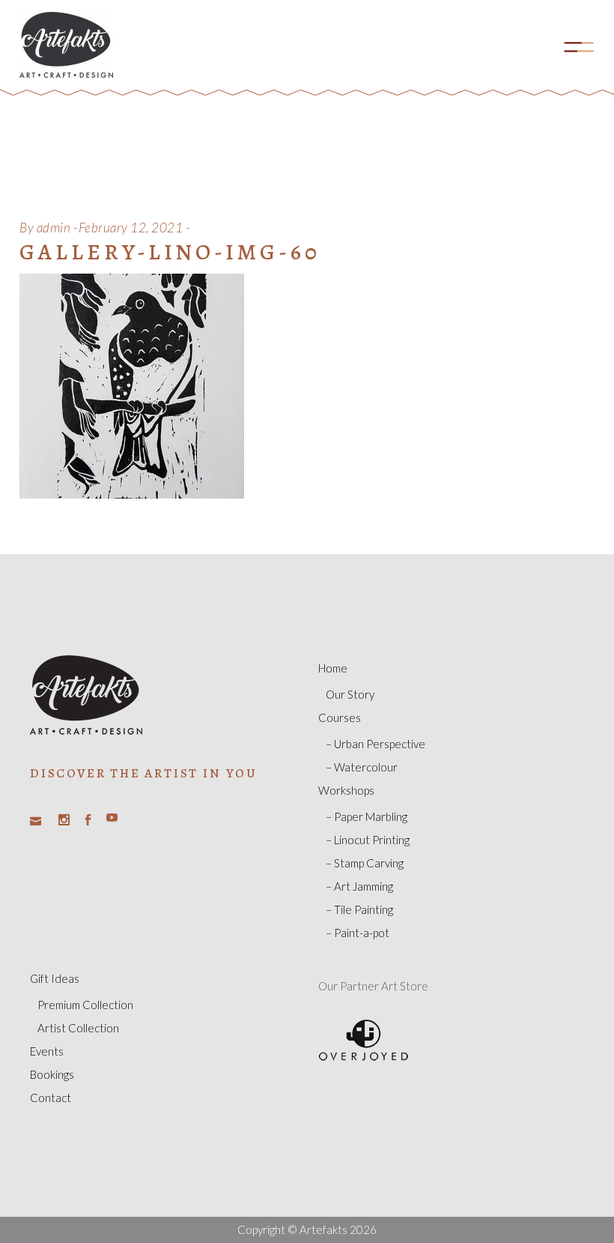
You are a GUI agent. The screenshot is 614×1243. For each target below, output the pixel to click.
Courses (339, 717)
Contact (50, 1097)
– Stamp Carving (365, 863)
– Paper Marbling (366, 816)
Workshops (346, 790)
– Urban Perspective (375, 743)
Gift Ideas (54, 978)
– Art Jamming (359, 886)
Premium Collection (85, 1004)
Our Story (350, 694)
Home (332, 668)
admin (54, 227)
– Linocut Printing (368, 839)
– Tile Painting (359, 909)
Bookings (52, 1074)
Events (47, 1051)
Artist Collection (78, 1028)
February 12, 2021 (131, 227)
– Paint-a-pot (357, 932)
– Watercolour (362, 767)
